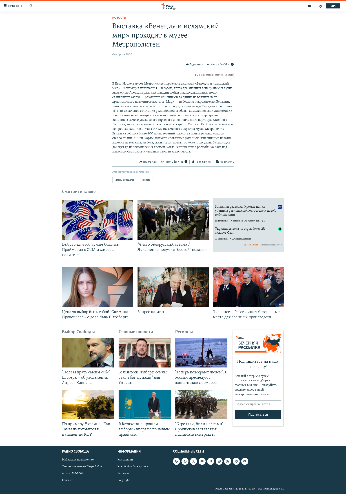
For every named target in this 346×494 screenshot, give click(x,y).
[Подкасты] (236, 461)
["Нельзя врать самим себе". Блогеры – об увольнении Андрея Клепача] (88, 352)
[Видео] (309, 6)
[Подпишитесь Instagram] (219, 461)
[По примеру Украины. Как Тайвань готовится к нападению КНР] (88, 404)
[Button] (194, 64)
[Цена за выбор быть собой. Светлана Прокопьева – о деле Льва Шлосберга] (97, 287)
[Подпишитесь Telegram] (210, 461)
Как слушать (125, 459)
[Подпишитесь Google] (176, 461)
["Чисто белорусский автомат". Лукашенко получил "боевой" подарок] (173, 220)
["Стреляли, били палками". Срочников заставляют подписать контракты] (201, 404)
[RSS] (227, 461)
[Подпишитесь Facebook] (184, 461)
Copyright (123, 480)
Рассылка (123, 473)
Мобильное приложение (78, 459)
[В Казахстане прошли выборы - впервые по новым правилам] (145, 404)
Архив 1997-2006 (72, 473)
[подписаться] (244, 461)
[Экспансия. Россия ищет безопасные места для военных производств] (248, 287)
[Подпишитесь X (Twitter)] (193, 461)
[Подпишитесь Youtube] (202, 461)
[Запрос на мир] (173, 287)
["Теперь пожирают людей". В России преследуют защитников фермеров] (201, 352)
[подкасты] (320, 6)
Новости (119, 18)
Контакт (67, 480)
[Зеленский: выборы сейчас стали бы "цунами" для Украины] (145, 352)
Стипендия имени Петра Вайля (82, 466)
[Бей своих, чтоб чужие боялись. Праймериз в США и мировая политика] (97, 220)
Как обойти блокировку (132, 466)
